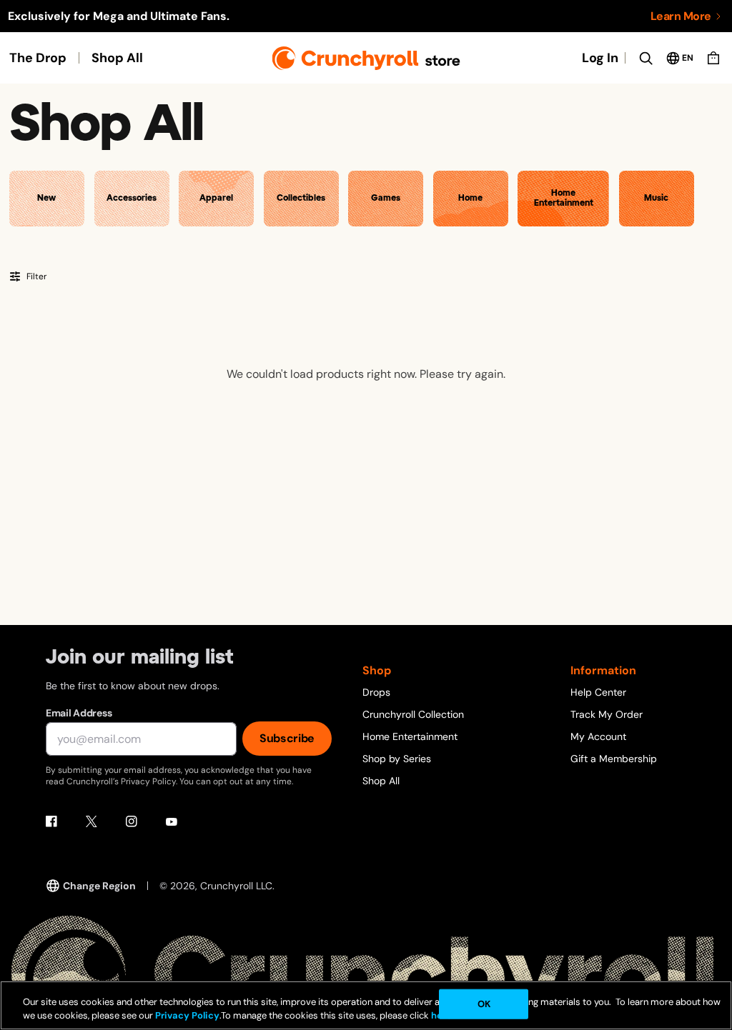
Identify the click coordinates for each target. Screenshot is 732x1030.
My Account (598, 736)
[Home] (366, 58)
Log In (600, 57)
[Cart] (713, 58)
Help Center (598, 692)
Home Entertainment (410, 736)
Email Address (79, 713)
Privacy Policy (187, 1015)
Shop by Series (396, 758)
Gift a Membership (613, 758)
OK (484, 1004)
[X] (91, 821)
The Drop (37, 57)
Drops (376, 692)
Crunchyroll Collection (413, 714)
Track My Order (606, 714)
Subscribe (287, 738)
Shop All (117, 57)
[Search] (645, 58)
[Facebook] (51, 821)
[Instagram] (131, 821)
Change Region (99, 885)
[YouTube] (171, 821)
